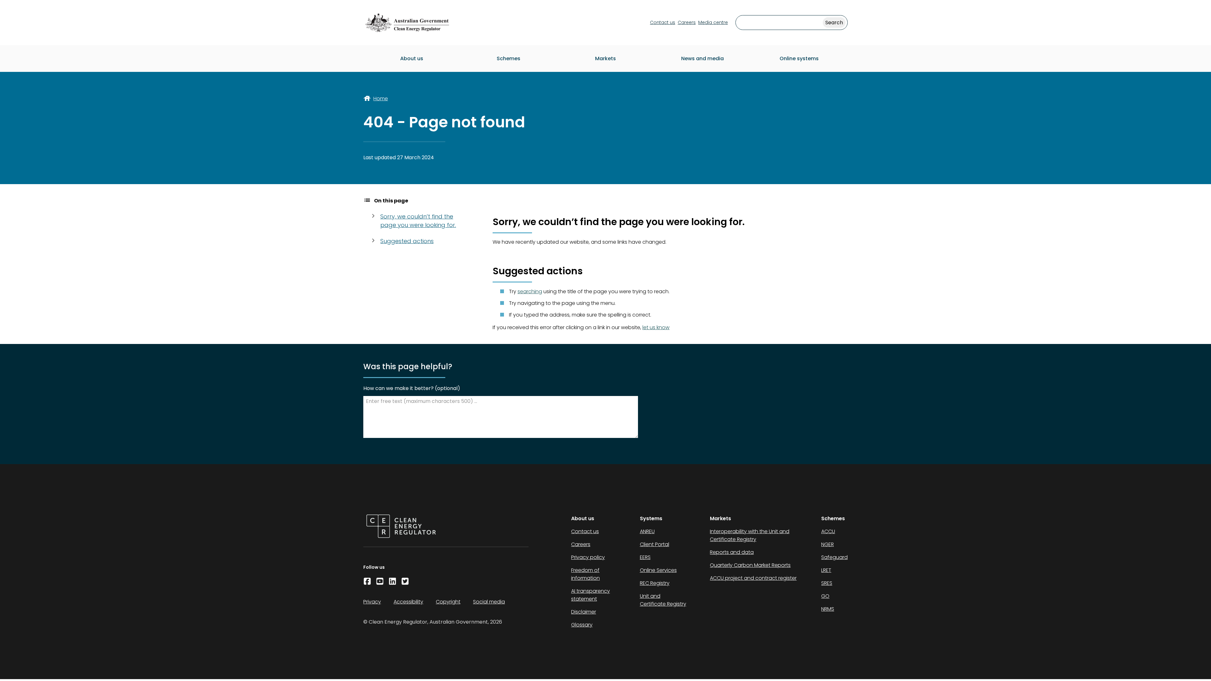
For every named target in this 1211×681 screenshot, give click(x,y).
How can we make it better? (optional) (411, 388)
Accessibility (408, 601)
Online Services (658, 570)
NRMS (827, 609)
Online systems (799, 58)
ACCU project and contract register (753, 578)
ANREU (647, 531)
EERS (645, 557)
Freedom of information (585, 574)
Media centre (713, 22)
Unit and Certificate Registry (663, 600)
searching (530, 291)
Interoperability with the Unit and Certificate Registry (749, 535)
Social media (489, 601)
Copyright (448, 601)
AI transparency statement (590, 594)
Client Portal (654, 544)
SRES (826, 583)
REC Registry (655, 583)
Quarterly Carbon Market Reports (750, 565)
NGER (827, 544)
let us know (656, 327)
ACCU (828, 531)
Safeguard (834, 557)
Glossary (582, 624)
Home (380, 98)
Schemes (508, 58)
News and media (702, 58)
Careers (687, 22)
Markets (605, 58)
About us (411, 58)
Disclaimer (583, 611)
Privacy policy (588, 557)
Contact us (662, 22)
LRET (826, 570)
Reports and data (732, 552)
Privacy (372, 601)
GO (825, 596)
